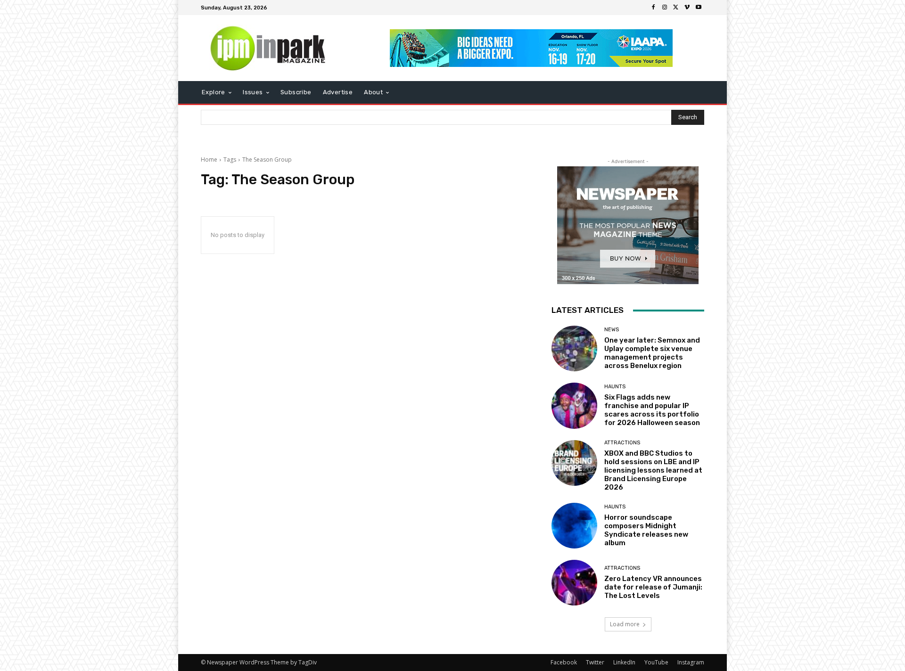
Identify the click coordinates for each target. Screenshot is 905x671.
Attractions (622, 442)
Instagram (690, 662)
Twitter (595, 662)
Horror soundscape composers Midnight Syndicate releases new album (646, 530)
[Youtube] (698, 7)
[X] (676, 7)
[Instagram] (664, 7)
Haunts (614, 386)
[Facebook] (653, 7)
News (611, 329)
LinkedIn (624, 662)
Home (209, 159)
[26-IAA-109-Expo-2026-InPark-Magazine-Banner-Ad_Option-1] (531, 48)
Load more (625, 624)
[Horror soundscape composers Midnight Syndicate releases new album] (574, 525)
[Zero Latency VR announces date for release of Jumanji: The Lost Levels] (574, 583)
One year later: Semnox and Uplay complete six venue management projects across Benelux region (652, 353)
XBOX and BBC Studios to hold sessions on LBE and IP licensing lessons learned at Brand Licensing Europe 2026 (653, 470)
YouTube (656, 662)
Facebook (564, 662)
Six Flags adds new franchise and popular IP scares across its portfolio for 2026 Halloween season (652, 410)
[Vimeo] (687, 7)
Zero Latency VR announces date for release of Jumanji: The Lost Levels (653, 587)
